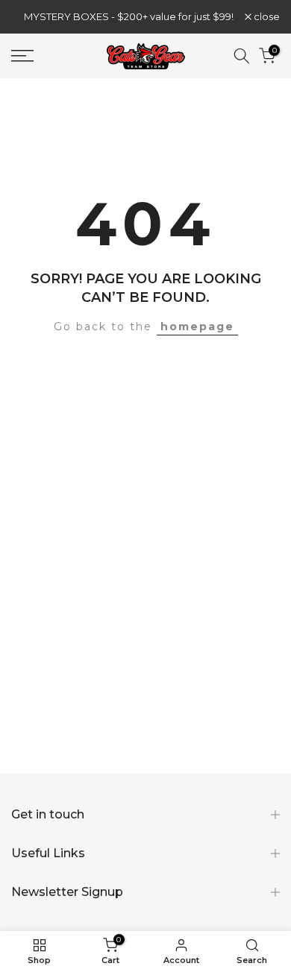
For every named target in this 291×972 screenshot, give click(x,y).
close (265, 17)
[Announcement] (128, 16)
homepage (197, 326)
